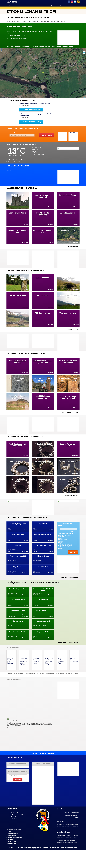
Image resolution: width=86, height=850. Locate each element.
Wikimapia (72, 46)
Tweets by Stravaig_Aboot (37, 767)
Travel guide (50, 5)
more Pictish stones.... (71, 412)
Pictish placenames (11, 835)
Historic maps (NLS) (28, 46)
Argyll (8, 33)
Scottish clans (10, 827)
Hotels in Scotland (11, 816)
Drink (38, 5)
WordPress (60, 847)
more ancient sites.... (72, 329)
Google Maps (17, 46)
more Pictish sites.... (72, 495)
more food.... (63, 642)
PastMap (58, 46)
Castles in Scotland (11, 823)
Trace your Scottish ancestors (13, 825)
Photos (66, 5)
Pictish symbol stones (12, 833)
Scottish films (9, 839)
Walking (59, 5)
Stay (44, 5)
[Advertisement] (67, 259)
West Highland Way (11, 843)
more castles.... (74, 247)
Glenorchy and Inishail (34, 31)
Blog (9, 5)
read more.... (77, 817)
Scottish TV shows (11, 841)
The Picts (8, 831)
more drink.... (74, 642)
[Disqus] (30, 699)
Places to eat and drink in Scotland (15, 821)
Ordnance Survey (50, 46)
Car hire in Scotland (11, 819)
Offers (71, 5)
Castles (15, 5)
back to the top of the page (43, 753)
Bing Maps (9, 46)
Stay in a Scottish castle (12, 812)
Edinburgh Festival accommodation (15, 814)
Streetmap (65, 46)
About (59, 809)
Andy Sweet (23, 847)
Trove (8, 170)
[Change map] (84, 52)
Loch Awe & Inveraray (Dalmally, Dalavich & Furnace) (34, 103)
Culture (28, 5)
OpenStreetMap (39, 46)
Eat (34, 5)
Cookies (60, 821)
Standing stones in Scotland (13, 829)
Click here (75, 826)
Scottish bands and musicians (14, 837)
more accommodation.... (70, 577)
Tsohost (74, 847)
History (22, 5)
